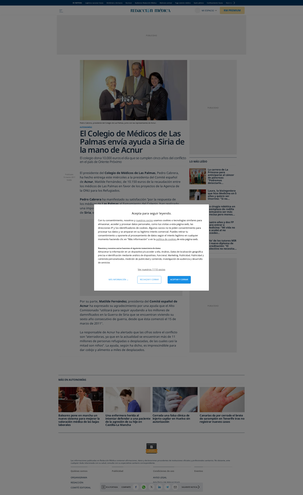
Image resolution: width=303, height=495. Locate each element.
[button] (151, 269)
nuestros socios (144, 220)
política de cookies (166, 239)
